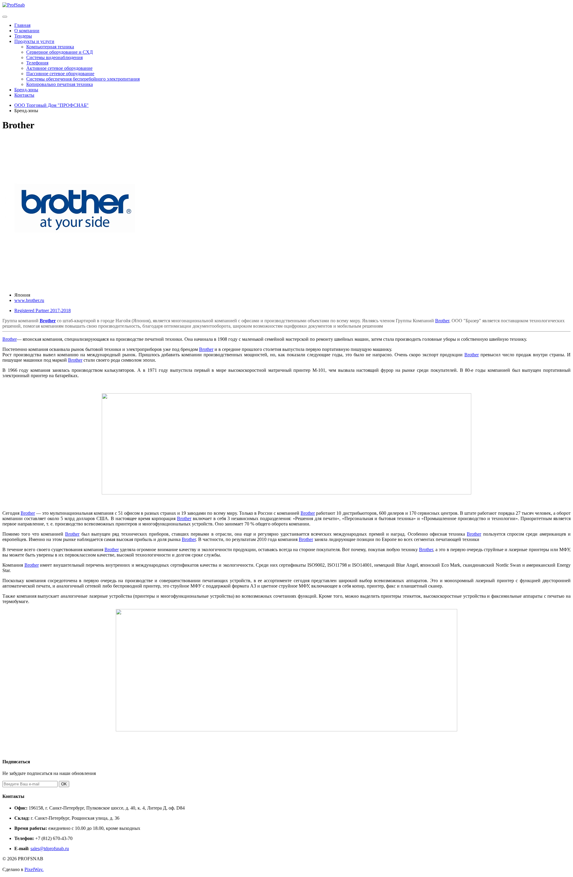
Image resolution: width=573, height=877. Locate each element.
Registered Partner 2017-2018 (42, 310)
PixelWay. (34, 869)
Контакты (24, 95)
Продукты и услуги (34, 41)
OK (64, 784)
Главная (22, 25)
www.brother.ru (29, 300)
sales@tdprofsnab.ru (49, 848)
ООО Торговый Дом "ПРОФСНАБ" (51, 105)
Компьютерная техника (50, 46)
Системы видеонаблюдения (54, 57)
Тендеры (23, 35)
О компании (26, 30)
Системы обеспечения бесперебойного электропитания (83, 78)
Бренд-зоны (26, 89)
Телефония (37, 62)
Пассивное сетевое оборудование (60, 73)
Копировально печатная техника (59, 84)
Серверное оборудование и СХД (59, 52)
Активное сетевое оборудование (59, 68)
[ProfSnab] (13, 4)
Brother (48, 320)
